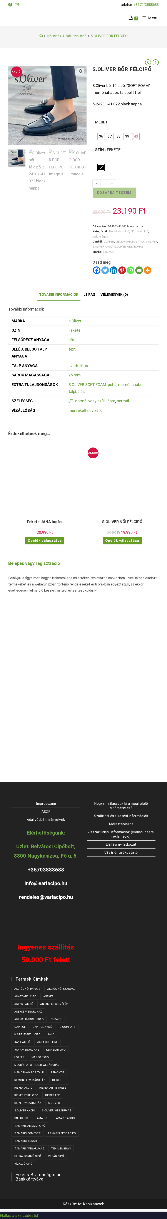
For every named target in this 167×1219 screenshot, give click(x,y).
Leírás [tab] (89, 295)
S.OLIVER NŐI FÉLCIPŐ (122, 521)
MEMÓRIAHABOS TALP (129, 241)
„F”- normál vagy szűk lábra (91, 401)
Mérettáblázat (121, 824)
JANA (51, 1034)
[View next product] (156, 62)
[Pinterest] (122, 270)
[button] (80, 71)
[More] (147, 270)
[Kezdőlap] (41, 36)
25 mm (74, 375)
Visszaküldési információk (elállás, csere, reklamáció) (121, 834)
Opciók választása (45, 541)
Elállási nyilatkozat (121, 844)
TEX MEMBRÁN (61, 1148)
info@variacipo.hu (46, 883)
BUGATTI (57, 1019)
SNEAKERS (21, 1118)
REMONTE (57, 1072)
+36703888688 (46, 870)
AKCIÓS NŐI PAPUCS (27, 988)
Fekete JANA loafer (45, 521)
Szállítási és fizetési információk (121, 816)
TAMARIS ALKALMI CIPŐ (29, 1125)
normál (123, 401)
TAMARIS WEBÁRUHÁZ (29, 1148)
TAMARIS (41, 1118)
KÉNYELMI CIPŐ (56, 1049)
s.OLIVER (151, 241)
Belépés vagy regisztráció (34, 563)
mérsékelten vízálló (85, 410)
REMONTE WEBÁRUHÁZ (29, 1080)
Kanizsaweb (93, 1204)
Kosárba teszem (114, 193)
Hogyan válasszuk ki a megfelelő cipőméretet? (121, 806)
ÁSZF (46, 812)
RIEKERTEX (52, 1095)
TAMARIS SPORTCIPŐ (62, 1133)
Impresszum (46, 804)
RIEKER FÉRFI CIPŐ (26, 1095)
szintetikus (78, 365)
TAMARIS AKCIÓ (64, 1118)
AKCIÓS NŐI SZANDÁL (61, 988)
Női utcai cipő (139, 231)
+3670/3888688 (146, 5)
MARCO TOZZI (41, 1057)
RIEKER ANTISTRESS (52, 1087)
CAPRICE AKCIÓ (43, 1026)
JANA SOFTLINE (47, 1042)
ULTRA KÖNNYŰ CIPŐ (27, 1156)
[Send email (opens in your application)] (16, 5)
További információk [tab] (58, 295)
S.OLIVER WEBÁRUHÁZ (128, 246)
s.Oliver (74, 321)
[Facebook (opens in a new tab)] (10, 5)
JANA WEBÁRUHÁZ (26, 1049)
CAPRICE (20, 1026)
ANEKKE (48, 996)
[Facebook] (96, 270)
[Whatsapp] (130, 270)
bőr (71, 340)
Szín (99, 149)
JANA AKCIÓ (22, 1042)
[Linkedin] (113, 270)
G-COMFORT (68, 1026)
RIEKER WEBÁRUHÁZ (27, 1102)
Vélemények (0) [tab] (114, 295)
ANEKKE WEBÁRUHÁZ (28, 1011)
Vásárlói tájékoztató (121, 852)
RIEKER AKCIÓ (23, 1087)
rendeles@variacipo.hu (46, 897)
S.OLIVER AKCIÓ (102, 246)
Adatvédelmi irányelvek (46, 820)
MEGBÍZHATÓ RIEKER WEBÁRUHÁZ (37, 1064)
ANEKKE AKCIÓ (23, 1004)
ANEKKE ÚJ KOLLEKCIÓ (29, 1019)
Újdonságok (100, 236)
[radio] (101, 136)
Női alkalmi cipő (119, 231)
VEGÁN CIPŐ (56, 1156)
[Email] (139, 270)
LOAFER (109, 241)
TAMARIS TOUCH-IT (27, 1141)
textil (72, 349)
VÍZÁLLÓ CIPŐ (23, 1163)
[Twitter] (105, 270)
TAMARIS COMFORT (27, 1133)
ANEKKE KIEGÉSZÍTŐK (54, 1004)
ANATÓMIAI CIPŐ (25, 996)
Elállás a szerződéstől (19, 1215)
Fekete (74, 330)
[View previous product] (148, 62)
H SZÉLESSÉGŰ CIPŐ (27, 1034)
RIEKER (56, 1080)
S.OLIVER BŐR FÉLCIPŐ (109, 36)
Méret (101, 122)
